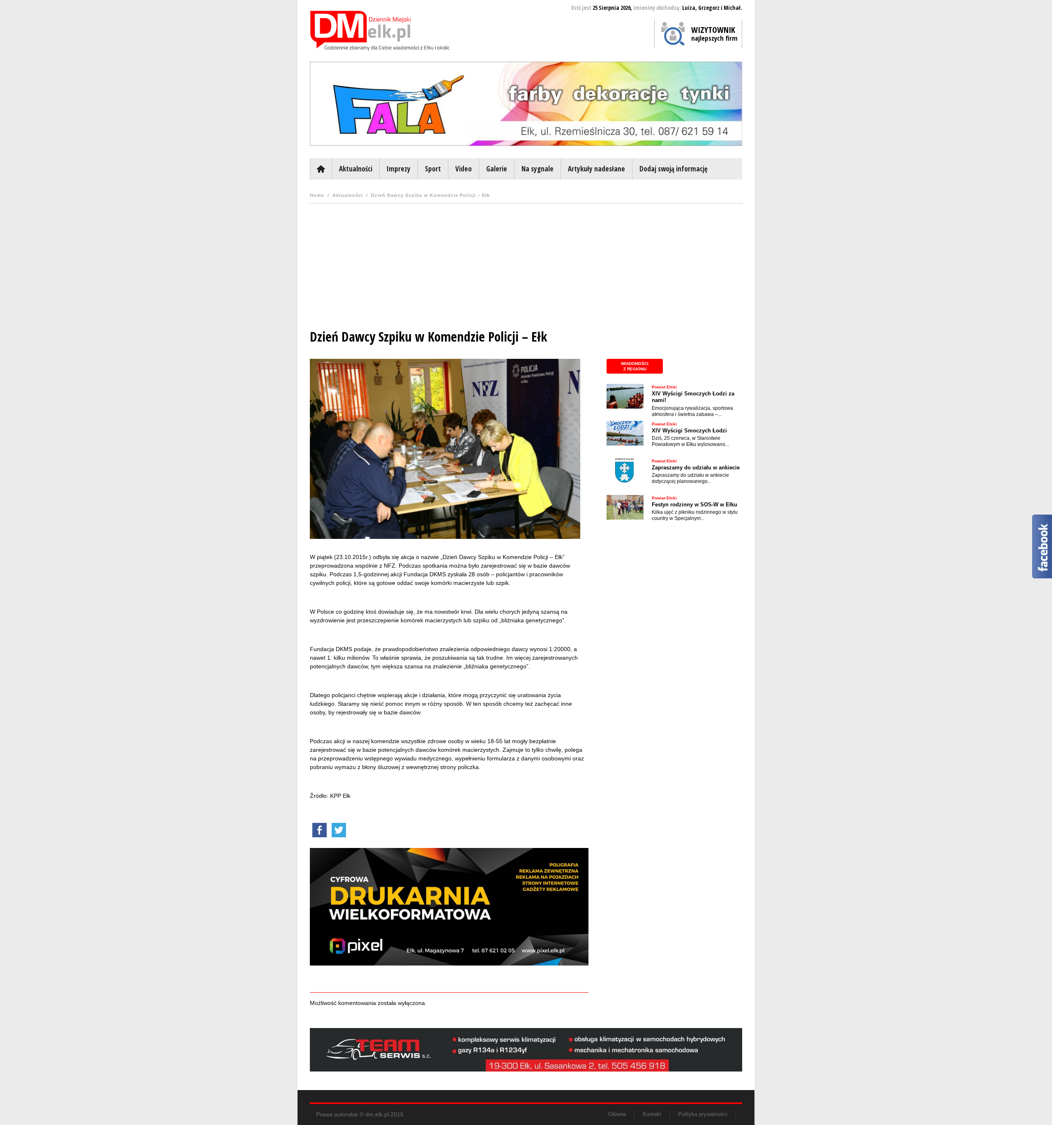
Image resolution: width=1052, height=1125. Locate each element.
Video (463, 168)
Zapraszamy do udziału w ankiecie (696, 467)
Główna (321, 169)
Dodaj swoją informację (673, 168)
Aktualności (355, 168)
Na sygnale (537, 168)
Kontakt (652, 1114)
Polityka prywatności (702, 1114)
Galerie (496, 168)
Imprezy (399, 168)
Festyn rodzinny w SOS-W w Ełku (694, 504)
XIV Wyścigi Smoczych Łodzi (689, 430)
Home (317, 195)
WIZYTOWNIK (714, 33)
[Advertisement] (526, 269)
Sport (433, 168)
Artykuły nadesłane (596, 168)
